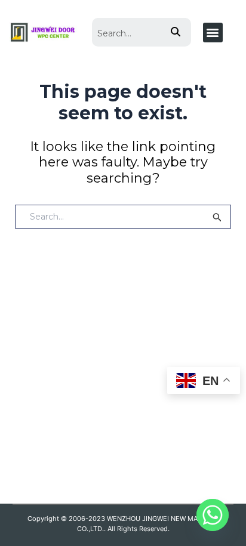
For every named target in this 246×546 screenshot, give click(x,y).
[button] (213, 32)
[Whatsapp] (212, 515)
